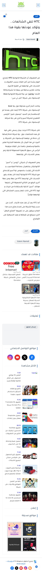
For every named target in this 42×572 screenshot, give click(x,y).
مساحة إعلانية (14, 545)
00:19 (19, 425)
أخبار (36, 16)
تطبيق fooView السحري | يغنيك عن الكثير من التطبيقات (13, 431)
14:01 (19, 439)
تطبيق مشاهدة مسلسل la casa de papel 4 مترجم (13, 498)
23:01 (19, 413)
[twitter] (24, 357)
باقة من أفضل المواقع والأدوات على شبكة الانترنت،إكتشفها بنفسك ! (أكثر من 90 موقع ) (13, 485)
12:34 (19, 493)
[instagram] (10, 357)
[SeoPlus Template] (35, 561)
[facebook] (32, 357)
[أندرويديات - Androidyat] (21, 5)
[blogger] (30, 568)
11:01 (19, 373)
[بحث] (4, 5)
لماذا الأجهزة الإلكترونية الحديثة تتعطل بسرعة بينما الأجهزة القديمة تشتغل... (31, 302)
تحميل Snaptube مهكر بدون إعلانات (14, 417)
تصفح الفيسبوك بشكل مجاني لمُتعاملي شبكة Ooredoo (11, 277)
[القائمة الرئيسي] (38, 5)
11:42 (19, 452)
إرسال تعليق (31, 327)
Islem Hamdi (30, 39)
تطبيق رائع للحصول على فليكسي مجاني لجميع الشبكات (13, 457)
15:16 (19, 400)
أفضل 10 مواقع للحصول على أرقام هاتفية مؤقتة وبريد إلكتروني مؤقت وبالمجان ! (14, 378)
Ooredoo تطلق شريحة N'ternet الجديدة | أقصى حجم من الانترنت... (31, 277)
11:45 (19, 466)
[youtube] (17, 357)
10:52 (19, 386)
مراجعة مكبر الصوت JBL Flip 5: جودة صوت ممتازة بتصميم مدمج (13, 471)
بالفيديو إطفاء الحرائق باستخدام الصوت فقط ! (14, 392)
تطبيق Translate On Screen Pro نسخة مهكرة (13, 405)
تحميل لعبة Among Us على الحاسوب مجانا (13, 444)
